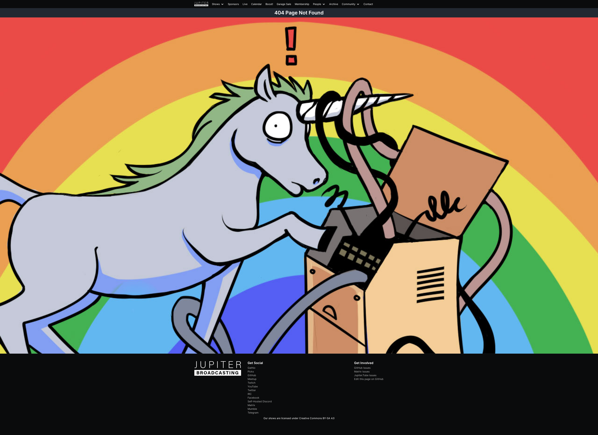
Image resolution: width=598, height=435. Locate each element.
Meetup (252, 379)
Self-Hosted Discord (260, 401)
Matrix (251, 405)
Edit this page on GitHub (368, 379)
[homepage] (201, 4)
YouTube (253, 386)
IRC (250, 393)
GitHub (252, 375)
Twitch (251, 382)
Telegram (253, 412)
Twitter (252, 390)
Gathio (251, 367)
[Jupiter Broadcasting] (217, 374)
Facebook (253, 397)
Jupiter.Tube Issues (365, 375)
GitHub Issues (362, 367)
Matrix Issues (362, 371)
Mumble (252, 408)
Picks (251, 371)
